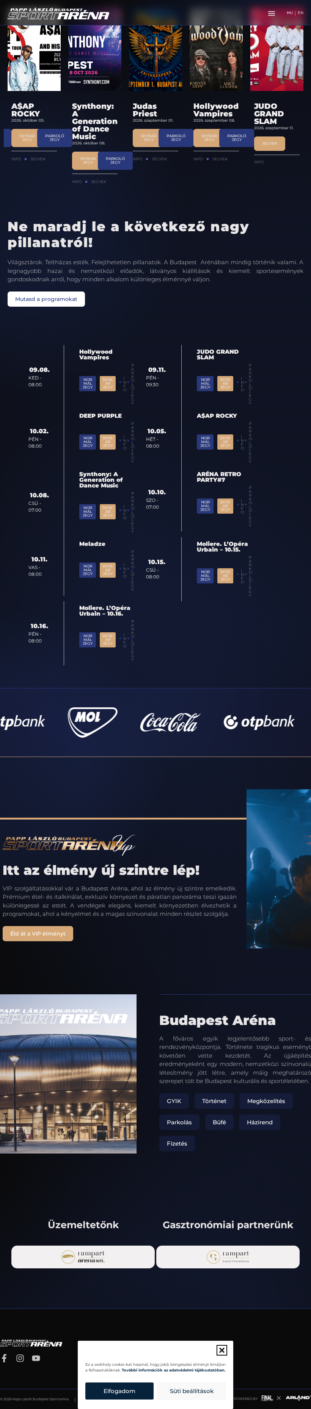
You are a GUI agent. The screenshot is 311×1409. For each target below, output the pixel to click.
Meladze (92, 543)
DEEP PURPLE (270, 110)
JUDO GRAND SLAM (208, 114)
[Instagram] (20, 1358)
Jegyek (38, 181)
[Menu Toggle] (271, 13)
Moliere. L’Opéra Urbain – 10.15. (222, 546)
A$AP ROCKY (217, 415)
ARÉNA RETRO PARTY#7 (219, 476)
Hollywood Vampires (155, 110)
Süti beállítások (192, 1391)
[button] (222, 1350)
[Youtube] (36, 1358)
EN (300, 13)
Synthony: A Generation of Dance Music (34, 121)
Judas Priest (84, 110)
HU (290, 13)
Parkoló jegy (250, 442)
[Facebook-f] (4, 1358)
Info (16, 181)
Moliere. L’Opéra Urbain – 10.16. (104, 610)
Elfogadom (119, 1391)
